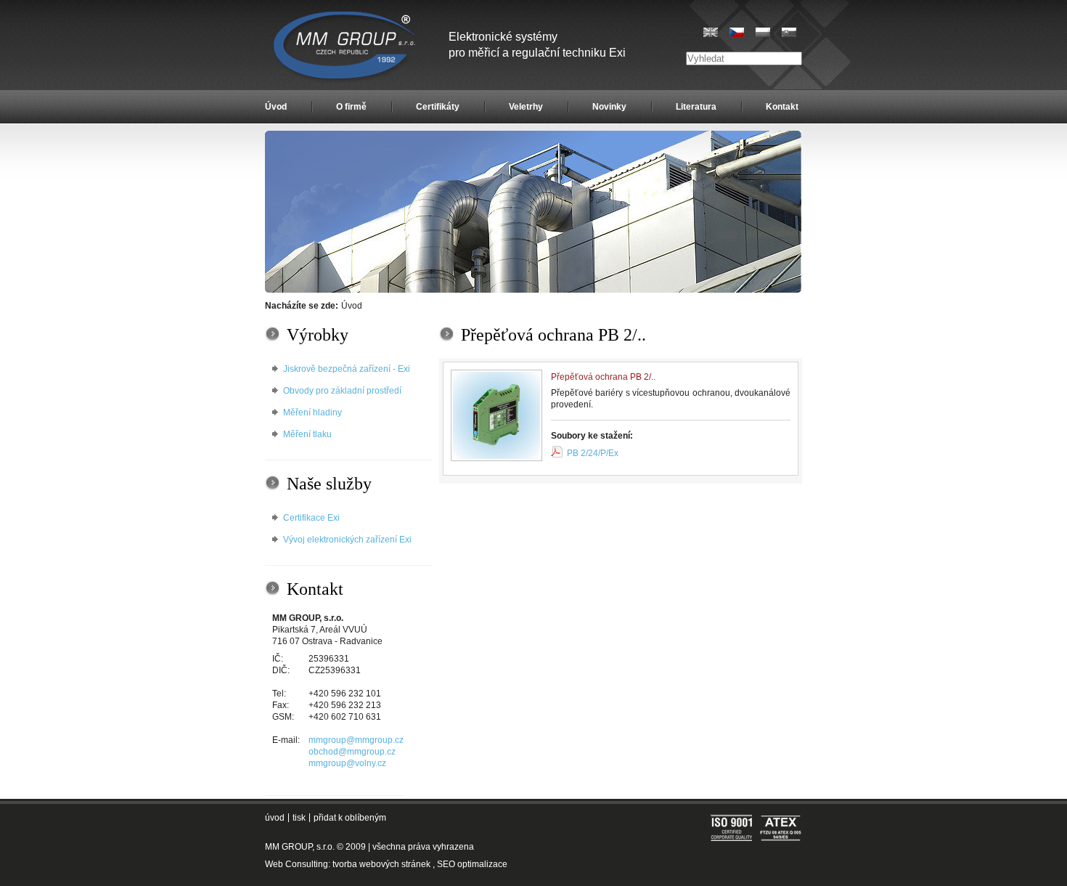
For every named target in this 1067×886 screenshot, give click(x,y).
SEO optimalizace (472, 864)
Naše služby (329, 483)
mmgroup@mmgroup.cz (356, 740)
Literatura (696, 107)
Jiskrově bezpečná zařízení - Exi (346, 369)
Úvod (276, 107)
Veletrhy (526, 107)
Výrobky (317, 334)
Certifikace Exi (311, 518)
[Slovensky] (789, 32)
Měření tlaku (307, 434)
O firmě (351, 107)
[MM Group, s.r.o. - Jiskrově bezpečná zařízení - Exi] (533, 290)
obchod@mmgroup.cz (352, 752)
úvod (275, 817)
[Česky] (736, 32)
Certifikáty (437, 107)
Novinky (609, 107)
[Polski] (763, 32)
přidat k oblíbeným (350, 817)
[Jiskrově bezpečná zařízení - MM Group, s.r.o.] (346, 47)
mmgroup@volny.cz (347, 763)
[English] (710, 32)
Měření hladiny (312, 412)
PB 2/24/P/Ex (592, 453)
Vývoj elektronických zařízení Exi (347, 540)
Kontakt (782, 107)
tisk (299, 817)
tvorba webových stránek (381, 864)
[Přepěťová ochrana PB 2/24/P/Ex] (496, 415)
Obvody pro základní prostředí (342, 391)
